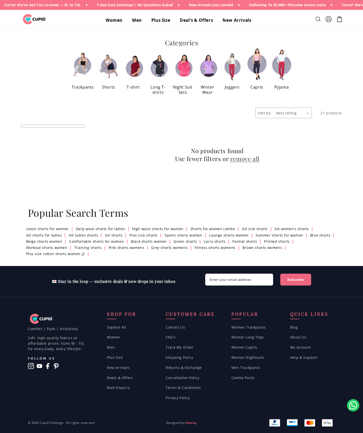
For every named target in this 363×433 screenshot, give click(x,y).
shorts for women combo (212, 228)
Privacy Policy (178, 397)
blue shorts (320, 235)
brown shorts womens (262, 247)
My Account (300, 347)
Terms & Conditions (183, 387)
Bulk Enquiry (118, 387)
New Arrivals (118, 367)
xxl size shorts (255, 228)
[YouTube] (39, 366)
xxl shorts (113, 235)
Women (113, 337)
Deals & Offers (120, 377)
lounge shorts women (228, 235)
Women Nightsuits (247, 357)
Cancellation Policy (182, 377)
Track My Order (179, 347)
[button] (116, 20)
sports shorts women (183, 235)
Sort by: (264, 113)
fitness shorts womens (215, 247)
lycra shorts (214, 241)
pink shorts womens (126, 247)
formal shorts (244, 241)
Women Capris (244, 347)
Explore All (116, 327)
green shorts (185, 241)
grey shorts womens (169, 247)
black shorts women (149, 241)
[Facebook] (48, 366)
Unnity (191, 423)
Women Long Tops (247, 337)
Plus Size (115, 357)
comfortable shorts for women (96, 241)
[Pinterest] (56, 366)
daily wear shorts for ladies (100, 228)
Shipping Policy (179, 357)
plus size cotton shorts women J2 (55, 253)
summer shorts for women (279, 235)
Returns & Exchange (184, 367)
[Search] (318, 19)
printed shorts (276, 241)
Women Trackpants (248, 327)
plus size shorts (143, 235)
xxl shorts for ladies (44, 235)
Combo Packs (243, 377)
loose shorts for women (47, 228)
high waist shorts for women (157, 228)
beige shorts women (44, 241)
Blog (294, 327)
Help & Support (304, 357)
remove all (245, 159)
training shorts (88, 247)
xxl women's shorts (292, 228)
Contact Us (175, 327)
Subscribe (295, 280)
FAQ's (171, 337)
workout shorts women (46, 247)
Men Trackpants (245, 367)
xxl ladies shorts (83, 235)
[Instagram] (31, 366)
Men (111, 347)
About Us (298, 337)
